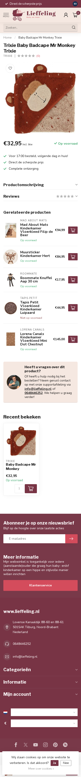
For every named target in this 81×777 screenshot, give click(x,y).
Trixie (8, 56)
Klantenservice (40, 585)
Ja (54, 763)
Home (7, 38)
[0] (75, 14)
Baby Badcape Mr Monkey (21, 466)
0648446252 (34, 393)
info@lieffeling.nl (38, 389)
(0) (38, 56)
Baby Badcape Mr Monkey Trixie (40, 38)
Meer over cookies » (41, 768)
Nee (66, 763)
